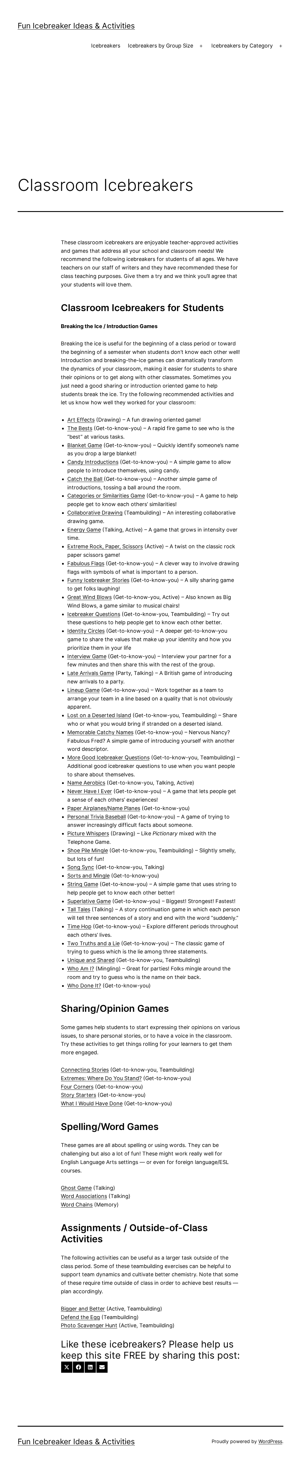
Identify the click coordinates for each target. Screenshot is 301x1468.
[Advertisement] (150, 123)
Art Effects (81, 420)
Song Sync (80, 867)
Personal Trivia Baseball (96, 817)
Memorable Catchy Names (100, 732)
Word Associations (84, 1196)
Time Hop (79, 926)
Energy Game (84, 530)
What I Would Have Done (92, 1103)
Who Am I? (80, 968)
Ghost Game (76, 1188)
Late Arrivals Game (90, 673)
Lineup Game (83, 690)
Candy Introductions (92, 462)
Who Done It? (84, 985)
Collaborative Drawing (95, 513)
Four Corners (77, 1087)
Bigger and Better (83, 1309)
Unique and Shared (91, 960)
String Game (82, 884)
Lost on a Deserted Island (99, 715)
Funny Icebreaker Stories (98, 580)
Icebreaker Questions (93, 614)
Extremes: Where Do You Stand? (101, 1078)
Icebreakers (105, 46)
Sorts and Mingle (88, 876)
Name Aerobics (86, 783)
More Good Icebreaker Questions (108, 757)
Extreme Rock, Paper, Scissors (105, 546)
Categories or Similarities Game (106, 496)
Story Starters (78, 1095)
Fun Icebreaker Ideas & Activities (76, 25)
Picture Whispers (88, 833)
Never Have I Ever (89, 791)
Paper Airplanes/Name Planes (103, 808)
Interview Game (86, 656)
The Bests (79, 428)
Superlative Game (89, 901)
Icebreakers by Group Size (160, 46)
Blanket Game (84, 445)
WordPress (270, 1441)
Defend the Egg (80, 1317)
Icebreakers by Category (242, 46)
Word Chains (77, 1204)
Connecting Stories (85, 1070)
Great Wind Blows (89, 597)
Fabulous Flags (85, 563)
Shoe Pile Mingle (87, 850)
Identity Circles (86, 631)
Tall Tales (78, 909)
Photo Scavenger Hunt (89, 1325)
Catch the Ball (85, 479)
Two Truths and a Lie (93, 943)
